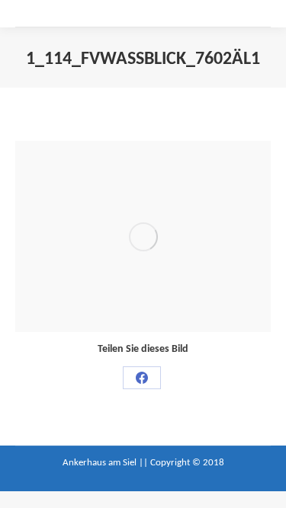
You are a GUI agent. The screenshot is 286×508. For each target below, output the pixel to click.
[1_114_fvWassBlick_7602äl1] (143, 236)
